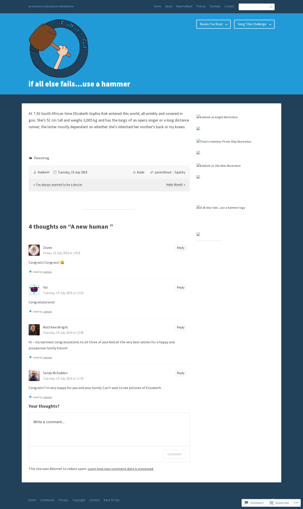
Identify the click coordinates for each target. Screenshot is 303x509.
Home (157, 6)
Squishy (179, 172)
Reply (181, 248)
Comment (174, 454)
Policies (201, 6)
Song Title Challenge (252, 24)
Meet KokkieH (184, 6)
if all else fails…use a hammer (79, 83)
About (168, 6)
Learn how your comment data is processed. (121, 468)
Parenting (41, 158)
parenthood (163, 172)
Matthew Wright (55, 327)
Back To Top (112, 500)
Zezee (47, 247)
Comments (47, 500)
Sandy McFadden (55, 373)
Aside (140, 172)
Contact (229, 6)
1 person (47, 271)
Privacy (63, 500)
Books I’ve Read (211, 24)
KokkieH (43, 172)
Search (271, 7)
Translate (215, 6)
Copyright (78, 500)
